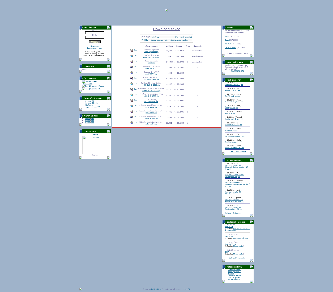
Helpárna (155, 37)
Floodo (101, 86)
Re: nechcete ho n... (233, 148)
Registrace (95, 46)
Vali (100, 89)
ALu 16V (228, 113)
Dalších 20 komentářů (237, 258)
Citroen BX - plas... (232, 102)
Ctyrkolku (228, 44)
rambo (95, 134)
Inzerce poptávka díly (233, 182)
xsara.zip (151, 63)
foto (92, 119)
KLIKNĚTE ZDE (237, 71)
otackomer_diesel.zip (151, 57)
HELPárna (89, 105)
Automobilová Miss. (241, 238)
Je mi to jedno (230, 48)
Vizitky (87, 119)
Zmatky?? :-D (230, 244)
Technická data (234, 279)
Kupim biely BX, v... (233, 119)
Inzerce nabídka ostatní (234, 175)
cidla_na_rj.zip (151, 68)
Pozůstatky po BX (232, 125)
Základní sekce (181, 40)
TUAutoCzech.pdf (151, 102)
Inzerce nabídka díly (233, 165)
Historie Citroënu (234, 270)
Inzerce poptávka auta (234, 200)
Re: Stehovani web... (233, 136)
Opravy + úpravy (234, 275)
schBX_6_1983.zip (151, 96)
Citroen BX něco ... (232, 85)
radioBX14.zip (151, 107)
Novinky (231, 273)
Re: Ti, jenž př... (231, 96)
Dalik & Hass (156, 289)
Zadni (227, 40)
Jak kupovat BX (234, 272)
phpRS (187, 289)
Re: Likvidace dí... (232, 142)
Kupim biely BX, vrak (233, 201)
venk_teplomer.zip (151, 52)
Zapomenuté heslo (94, 48)
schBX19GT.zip (151, 74)
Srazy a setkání (234, 277)
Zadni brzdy (229, 130)
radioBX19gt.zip (151, 118)
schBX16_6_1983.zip (151, 85)
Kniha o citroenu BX (183, 37)
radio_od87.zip (151, 124)
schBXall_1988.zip (151, 79)
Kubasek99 (87, 84)
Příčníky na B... (231, 90)
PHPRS (145, 40)
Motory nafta (238, 246)
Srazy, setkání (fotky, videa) (163, 40)
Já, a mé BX (90, 101)
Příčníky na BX (231, 177)
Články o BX (230, 108)
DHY (227, 252)
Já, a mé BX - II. (91, 103)
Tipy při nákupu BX (92, 107)
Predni (227, 36)
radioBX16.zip (151, 113)
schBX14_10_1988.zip (151, 90)
